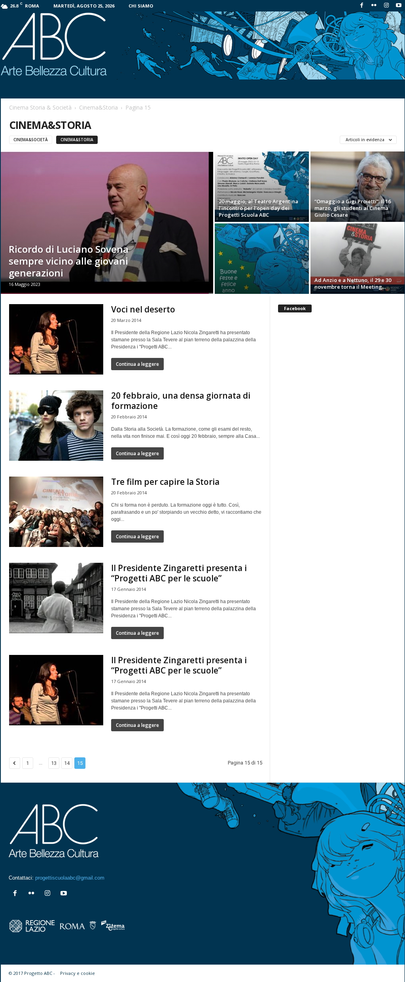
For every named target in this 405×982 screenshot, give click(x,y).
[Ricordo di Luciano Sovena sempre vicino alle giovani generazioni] (107, 222)
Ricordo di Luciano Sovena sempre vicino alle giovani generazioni (69, 260)
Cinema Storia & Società (40, 107)
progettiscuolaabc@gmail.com (69, 878)
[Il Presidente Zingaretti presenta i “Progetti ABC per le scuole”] (56, 598)
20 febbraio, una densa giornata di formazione (180, 400)
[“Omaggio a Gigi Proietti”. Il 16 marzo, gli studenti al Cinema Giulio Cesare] (357, 186)
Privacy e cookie (77, 973)
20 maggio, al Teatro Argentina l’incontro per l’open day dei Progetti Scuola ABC (258, 208)
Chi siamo (141, 6)
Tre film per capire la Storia (165, 481)
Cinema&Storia (98, 107)
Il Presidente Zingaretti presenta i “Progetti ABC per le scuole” (179, 573)
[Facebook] (362, 5)
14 (67, 763)
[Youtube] (398, 5)
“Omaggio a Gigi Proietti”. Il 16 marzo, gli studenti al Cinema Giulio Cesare (352, 208)
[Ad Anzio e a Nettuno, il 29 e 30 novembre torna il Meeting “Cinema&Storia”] (357, 258)
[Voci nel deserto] (56, 339)
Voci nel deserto (143, 309)
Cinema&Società (30, 139)
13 (54, 763)
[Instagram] (386, 5)
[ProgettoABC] (203, 45)
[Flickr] (374, 5)
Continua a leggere (137, 364)
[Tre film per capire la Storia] (56, 512)
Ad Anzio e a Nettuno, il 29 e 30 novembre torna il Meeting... (352, 283)
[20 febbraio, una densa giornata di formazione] (56, 425)
